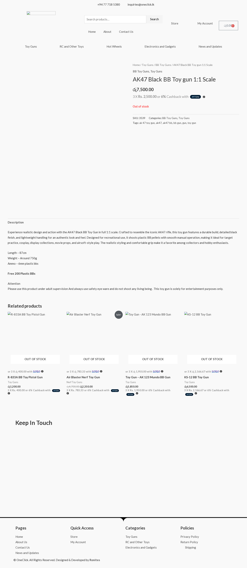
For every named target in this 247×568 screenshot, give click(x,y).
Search (154, 19)
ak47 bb (167, 122)
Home (92, 31)
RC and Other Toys (72, 46)
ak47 (159, 122)
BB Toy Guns (163, 64)
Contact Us (126, 31)
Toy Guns (31, 46)
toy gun (192, 122)
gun (184, 122)
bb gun (177, 122)
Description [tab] (16, 222)
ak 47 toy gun (147, 122)
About (107, 31)
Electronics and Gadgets (160, 46)
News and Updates (210, 46)
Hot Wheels (114, 46)
